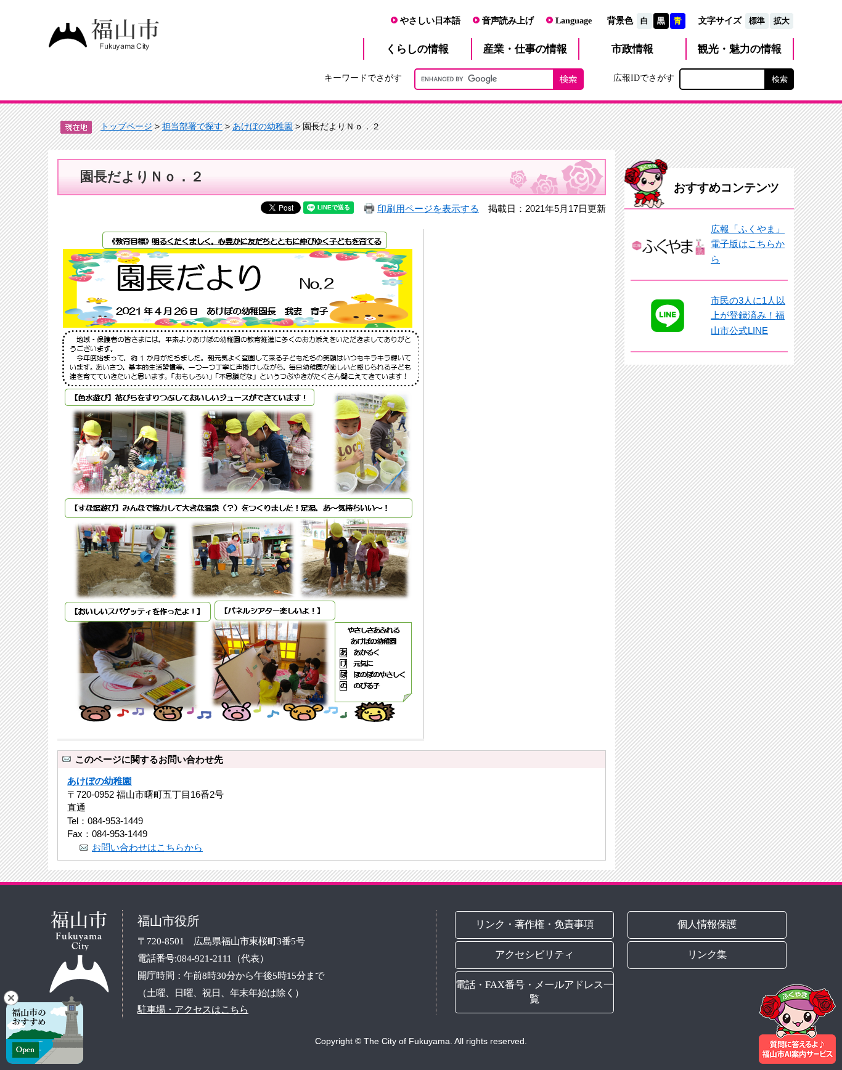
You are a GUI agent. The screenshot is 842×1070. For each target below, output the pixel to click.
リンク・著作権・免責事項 (534, 924)
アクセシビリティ (534, 954)
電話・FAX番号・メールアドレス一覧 (534, 992)
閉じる (11, 998)
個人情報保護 (707, 924)
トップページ (126, 126)
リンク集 (707, 954)
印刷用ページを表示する (428, 208)
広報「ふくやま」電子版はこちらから (748, 244)
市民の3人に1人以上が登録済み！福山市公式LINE (748, 315)
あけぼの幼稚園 (262, 126)
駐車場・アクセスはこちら (192, 1009)
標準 (757, 20)
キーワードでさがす (363, 78)
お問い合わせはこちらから (147, 847)
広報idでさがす (643, 78)
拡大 (782, 20)
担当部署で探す (192, 126)
